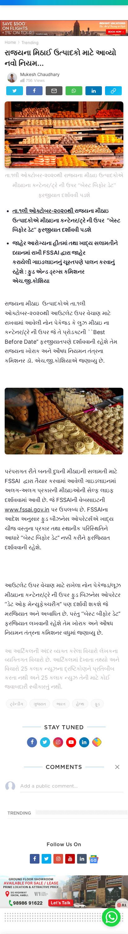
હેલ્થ (80, 703)
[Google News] (93, 859)
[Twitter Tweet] (14, 90)
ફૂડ (97, 703)
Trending (30, 42)
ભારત (61, 703)
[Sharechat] (96, 742)
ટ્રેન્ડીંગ (16, 703)
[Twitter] (45, 742)
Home (10, 42)
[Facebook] (32, 742)
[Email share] (54, 90)
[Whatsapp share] (74, 90)
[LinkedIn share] (93, 90)
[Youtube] (71, 742)
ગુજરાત (40, 703)
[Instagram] (58, 742)
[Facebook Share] (34, 90)
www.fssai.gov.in (27, 509)
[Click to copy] (113, 90)
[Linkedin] (84, 742)
